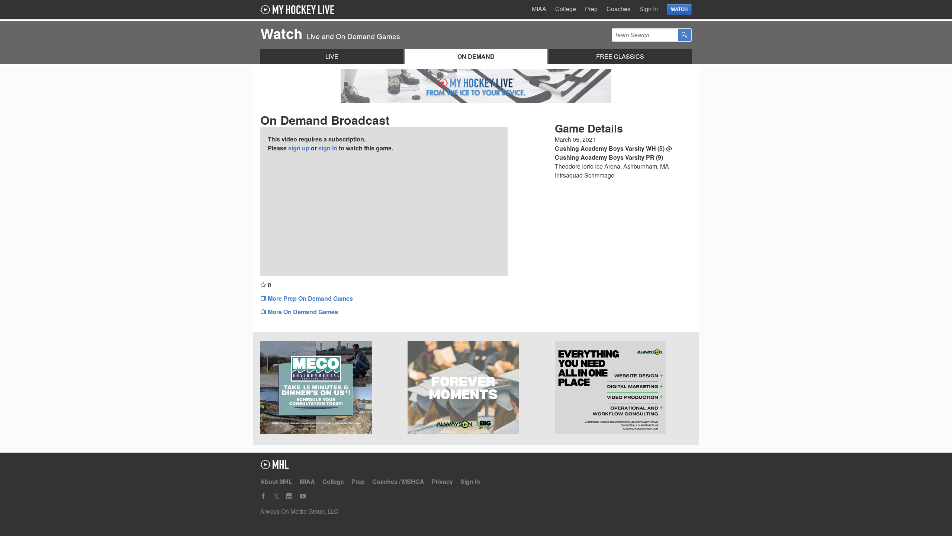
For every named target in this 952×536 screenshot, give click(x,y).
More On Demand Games (302, 311)
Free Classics (620, 56)
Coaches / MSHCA (398, 481)
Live (331, 56)
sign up (298, 148)
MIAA (539, 8)
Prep (591, 8)
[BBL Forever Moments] (476, 388)
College (565, 8)
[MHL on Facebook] (263, 496)
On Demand (476, 56)
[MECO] (328, 388)
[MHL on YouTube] (303, 496)
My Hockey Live (299, 9)
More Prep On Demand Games (309, 298)
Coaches (618, 8)
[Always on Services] (623, 388)
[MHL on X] (276, 496)
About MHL (276, 481)
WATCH (679, 9)
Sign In (648, 8)
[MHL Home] (274, 466)
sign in (327, 148)
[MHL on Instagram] (289, 496)
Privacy (442, 481)
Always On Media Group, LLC (299, 511)
